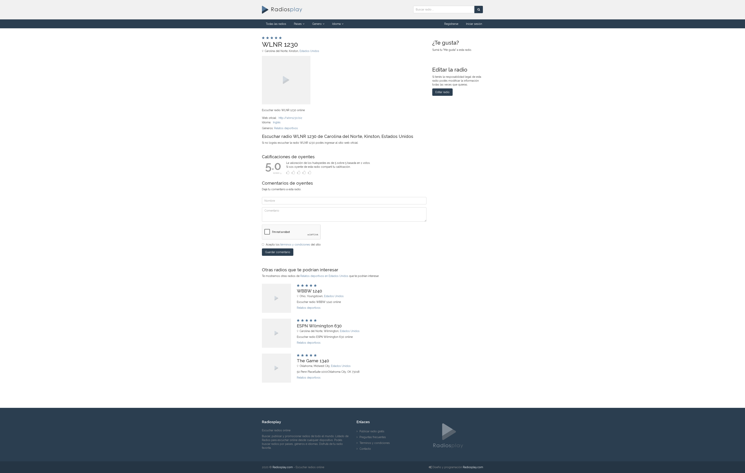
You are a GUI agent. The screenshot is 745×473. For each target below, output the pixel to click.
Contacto (365, 448)
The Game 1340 (313, 360)
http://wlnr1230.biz (290, 117)
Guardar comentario (277, 252)
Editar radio (442, 92)
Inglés (277, 122)
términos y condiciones (295, 244)
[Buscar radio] (478, 9)
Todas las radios (276, 23)
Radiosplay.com (283, 467)
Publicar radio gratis (372, 431)
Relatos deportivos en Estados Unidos (324, 276)
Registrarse (451, 23)
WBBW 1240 (309, 291)
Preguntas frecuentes (373, 437)
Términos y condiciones (375, 442)
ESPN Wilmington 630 (319, 325)
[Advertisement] (366, 64)
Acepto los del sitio (293, 244)
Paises (298, 23)
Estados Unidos (309, 51)
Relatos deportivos (286, 128)
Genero (317, 23)
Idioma (336, 23)
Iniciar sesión (474, 23)
